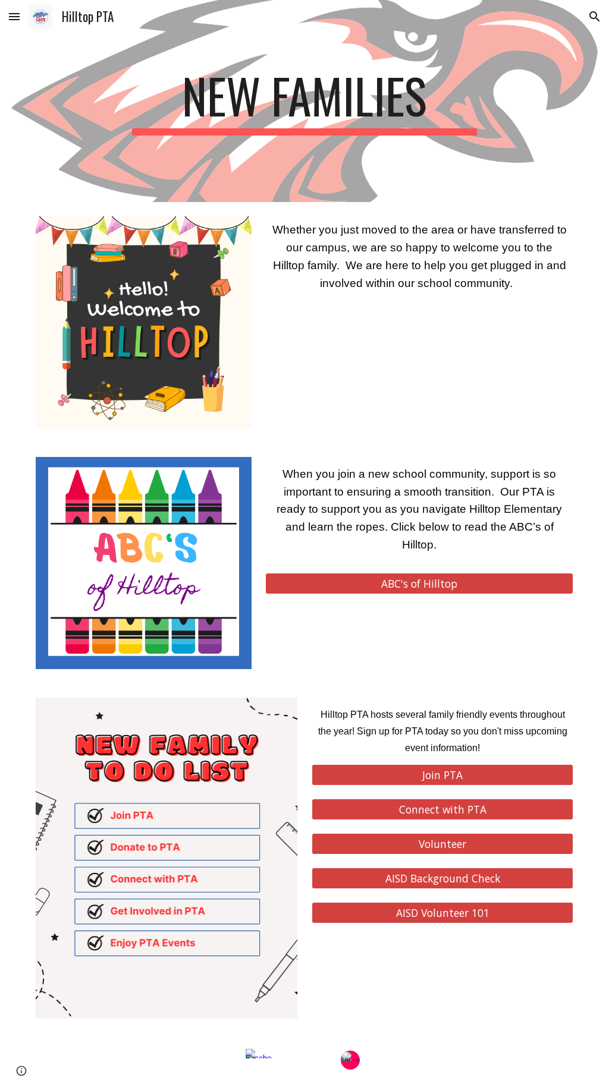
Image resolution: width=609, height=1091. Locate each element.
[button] (14, 16)
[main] (304, 101)
